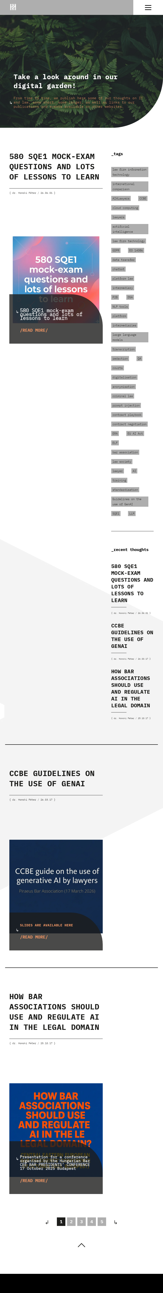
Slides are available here (46, 925)
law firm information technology (129, 172)
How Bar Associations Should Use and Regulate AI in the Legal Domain (130, 688)
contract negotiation (129, 424)
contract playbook (126, 415)
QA (139, 358)
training (119, 480)
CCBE (142, 198)
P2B (115, 297)
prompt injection (126, 405)
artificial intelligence (122, 229)
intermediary (122, 288)
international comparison (123, 186)
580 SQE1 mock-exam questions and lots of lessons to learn (54, 166)
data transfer (123, 260)
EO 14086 (136, 250)
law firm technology (128, 241)
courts (117, 368)
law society (121, 462)
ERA (115, 433)
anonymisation (123, 387)
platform (119, 316)
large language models (124, 337)
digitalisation (124, 377)
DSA (130, 297)
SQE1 (115, 513)
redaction (120, 358)
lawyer (117, 471)
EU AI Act (135, 433)
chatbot (118, 269)
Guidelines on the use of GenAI (126, 501)
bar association (125, 452)
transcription (123, 349)
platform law (122, 278)
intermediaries (124, 325)
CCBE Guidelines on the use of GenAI (132, 635)
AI (134, 471)
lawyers (118, 217)
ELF (115, 443)
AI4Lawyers (120, 198)
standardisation (125, 490)
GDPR (115, 250)
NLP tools (120, 307)
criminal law (122, 396)
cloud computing (125, 208)
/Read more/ (34, 330)
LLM (131, 513)
